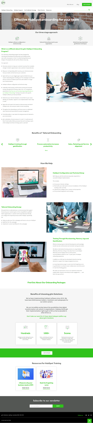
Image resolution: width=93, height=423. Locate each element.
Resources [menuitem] (48, 10)
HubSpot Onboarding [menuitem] (6, 10)
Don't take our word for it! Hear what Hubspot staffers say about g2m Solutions (46, 317)
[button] (45, 150)
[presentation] (2, 144)
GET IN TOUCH (46, 353)
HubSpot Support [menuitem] (18, 10)
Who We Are (70, 4)
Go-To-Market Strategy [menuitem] (30, 10)
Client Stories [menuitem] (41, 10)
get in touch (86, 4)
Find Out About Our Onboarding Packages (46, 282)
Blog (78, 4)
